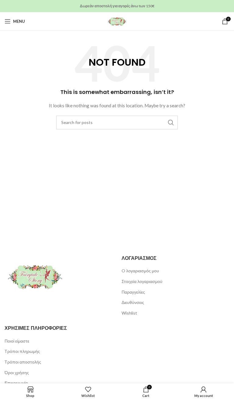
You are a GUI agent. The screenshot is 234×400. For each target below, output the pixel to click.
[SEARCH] (171, 122)
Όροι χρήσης (17, 372)
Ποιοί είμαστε (17, 340)
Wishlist (129, 313)
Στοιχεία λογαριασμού (142, 281)
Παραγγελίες (133, 292)
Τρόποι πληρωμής (22, 351)
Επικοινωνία (16, 382)
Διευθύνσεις (133, 302)
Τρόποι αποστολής (23, 361)
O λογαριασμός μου (140, 270)
